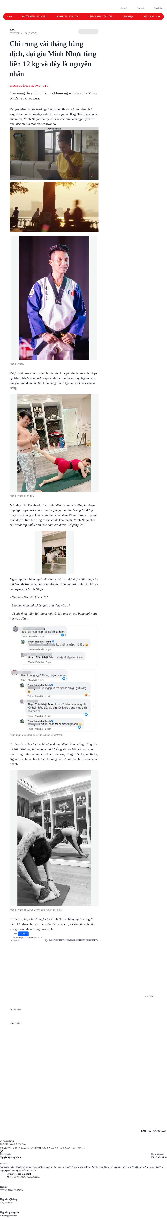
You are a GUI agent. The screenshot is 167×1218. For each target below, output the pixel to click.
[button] (88, 31)
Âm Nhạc (81, 1167)
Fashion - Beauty (67, 16)
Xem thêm (16, 1023)
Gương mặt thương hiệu (147, 1167)
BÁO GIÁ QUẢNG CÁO (153, 1131)
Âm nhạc (128, 16)
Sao (9, 16)
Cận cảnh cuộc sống (101, 16)
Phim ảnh (149, 16)
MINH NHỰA (80, 940)
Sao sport (100, 1167)
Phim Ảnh (91, 1167)
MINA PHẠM (70, 940)
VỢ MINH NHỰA (92, 940)
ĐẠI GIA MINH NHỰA (57, 940)
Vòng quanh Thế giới (67, 1167)
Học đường (131, 1167)
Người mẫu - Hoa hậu (34, 16)
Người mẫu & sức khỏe (115, 1167)
